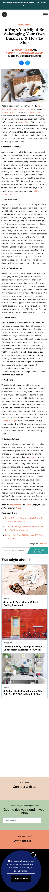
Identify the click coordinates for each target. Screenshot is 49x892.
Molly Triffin (23, 49)
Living (16, 643)
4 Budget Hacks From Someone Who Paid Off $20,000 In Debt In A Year (23, 693)
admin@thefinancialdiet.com (24, 53)
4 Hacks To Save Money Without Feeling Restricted (20, 604)
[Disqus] (24, 736)
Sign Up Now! (21, 878)
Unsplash (43, 543)
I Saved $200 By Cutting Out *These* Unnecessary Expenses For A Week (23, 648)
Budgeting (24, 24)
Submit (44, 820)
